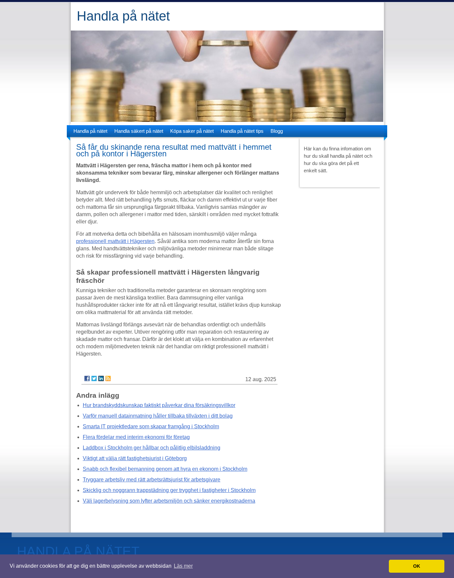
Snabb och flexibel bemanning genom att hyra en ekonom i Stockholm (165, 469)
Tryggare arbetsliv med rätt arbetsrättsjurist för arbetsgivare (151, 479)
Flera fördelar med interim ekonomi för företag (136, 437)
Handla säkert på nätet (138, 131)
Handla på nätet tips (242, 131)
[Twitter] (94, 378)
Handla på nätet (123, 16)
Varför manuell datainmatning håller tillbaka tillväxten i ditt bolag (158, 416)
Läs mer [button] (183, 566)
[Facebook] (87, 378)
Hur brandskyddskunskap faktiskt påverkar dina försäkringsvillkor (159, 405)
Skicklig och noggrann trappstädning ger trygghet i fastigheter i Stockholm (169, 490)
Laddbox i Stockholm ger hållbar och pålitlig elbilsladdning (151, 448)
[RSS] (108, 378)
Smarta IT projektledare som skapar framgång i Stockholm (151, 426)
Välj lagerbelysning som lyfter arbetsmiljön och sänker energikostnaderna (169, 501)
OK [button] (416, 566)
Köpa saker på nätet (192, 131)
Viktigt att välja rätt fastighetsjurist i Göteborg (135, 458)
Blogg (277, 131)
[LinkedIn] (101, 378)
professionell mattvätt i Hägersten (115, 241)
